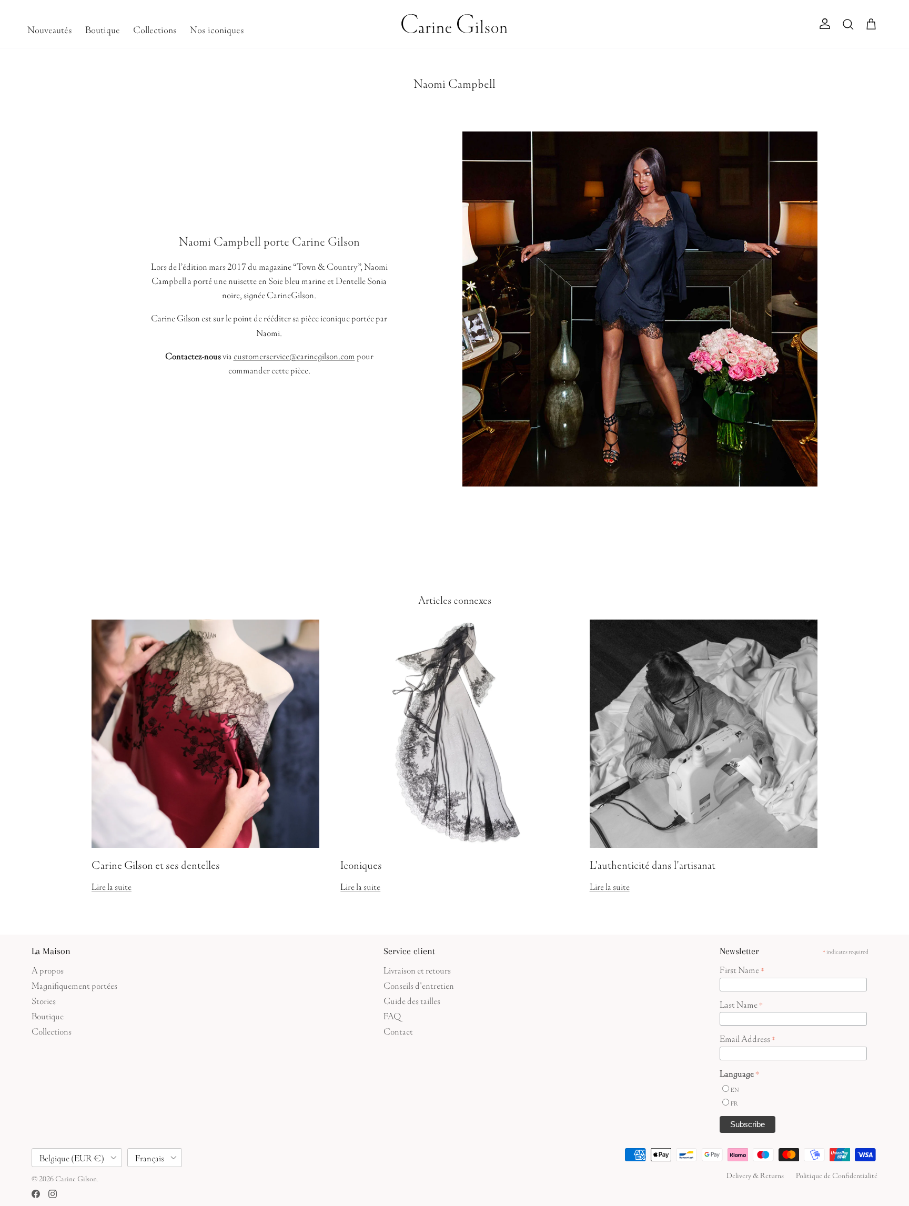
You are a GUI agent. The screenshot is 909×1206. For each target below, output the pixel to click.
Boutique (102, 28)
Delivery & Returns (755, 1174)
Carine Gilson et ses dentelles (156, 863)
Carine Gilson (76, 1177)
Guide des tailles (411, 999)
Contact (398, 1030)
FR (734, 1102)
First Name (742, 969)
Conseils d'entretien (418, 984)
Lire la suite (112, 885)
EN (735, 1089)
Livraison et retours (417, 969)
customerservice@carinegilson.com (294, 354)
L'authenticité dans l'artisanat (652, 863)
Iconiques (361, 863)
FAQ (392, 1014)
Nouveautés (49, 28)
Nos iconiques (217, 28)
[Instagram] (52, 1194)
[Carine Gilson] (455, 24)
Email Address (747, 1038)
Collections (155, 28)
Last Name (741, 1003)
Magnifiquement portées (74, 984)
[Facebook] (36, 1194)
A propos (48, 969)
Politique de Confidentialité (836, 1174)
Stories (44, 999)
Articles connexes (454, 598)
